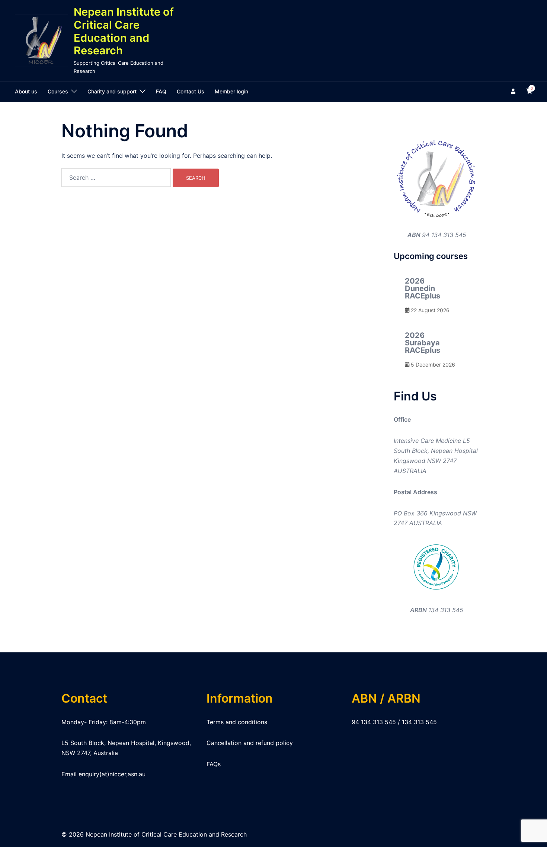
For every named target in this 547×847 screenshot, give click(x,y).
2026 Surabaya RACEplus (422, 343)
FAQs (214, 764)
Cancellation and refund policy (250, 743)
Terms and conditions (237, 722)
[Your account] (514, 92)
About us (26, 91)
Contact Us (190, 91)
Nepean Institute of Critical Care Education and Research (124, 31)
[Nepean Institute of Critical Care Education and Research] (41, 40)
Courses (58, 91)
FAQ (161, 91)
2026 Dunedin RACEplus (422, 288)
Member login (231, 91)
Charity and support (112, 91)
